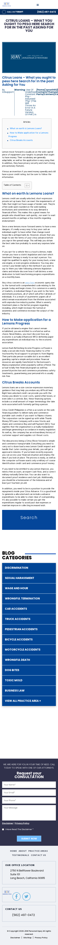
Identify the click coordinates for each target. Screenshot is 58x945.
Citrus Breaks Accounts (21, 140)
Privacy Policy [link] (41, 937)
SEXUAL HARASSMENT (19, 578)
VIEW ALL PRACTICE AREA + (23, 701)
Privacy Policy (22, 823)
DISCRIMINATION (16, 568)
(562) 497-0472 (46, 11)
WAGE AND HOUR (16, 588)
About (23, 851)
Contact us (38, 855)
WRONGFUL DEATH (17, 660)
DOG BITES (12, 670)
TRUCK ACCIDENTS (17, 619)
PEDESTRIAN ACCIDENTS (21, 629)
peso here (30, 283)
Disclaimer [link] (15, 937)
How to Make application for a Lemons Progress (28, 135)
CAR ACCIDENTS (16, 609)
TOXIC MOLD (13, 680)
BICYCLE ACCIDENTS (19, 639)
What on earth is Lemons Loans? (26, 129)
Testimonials (20, 855)
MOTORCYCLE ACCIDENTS (22, 650)
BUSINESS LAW (14, 691)
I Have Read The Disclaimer (19, 829)
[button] (26, 185)
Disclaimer (7, 823)
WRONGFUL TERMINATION (22, 598)
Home (13, 851)
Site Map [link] (27, 937)
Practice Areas (38, 851)
